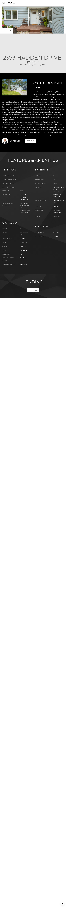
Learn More (33, 290)
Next (10, 31)
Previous (4, 31)
